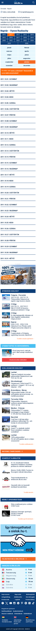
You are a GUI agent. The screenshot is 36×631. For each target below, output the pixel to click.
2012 (18, 34)
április (27, 51)
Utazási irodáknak (7, 613)
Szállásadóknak (7, 611)
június (27, 55)
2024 (32, 40)
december (26, 65)
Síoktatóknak (28, 613)
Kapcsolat (18, 594)
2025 (9, 43)
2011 (11, 34)
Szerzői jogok (30, 597)
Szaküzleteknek (18, 611)
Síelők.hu (18, 2)
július (9, 58)
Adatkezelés (18, 597)
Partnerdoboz (30, 599)
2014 (32, 34)
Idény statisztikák (9, 12)
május (9, 55)
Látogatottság (6, 597)
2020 (4, 40)
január (9, 47)
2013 (25, 34)
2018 (25, 37)
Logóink (17, 599)
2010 (4, 34)
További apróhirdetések (26, 519)
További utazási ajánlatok (25, 338)
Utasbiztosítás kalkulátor (18, 360)
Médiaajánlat (30, 594)
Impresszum (6, 594)
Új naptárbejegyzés (27, 12)
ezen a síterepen (16, 71)
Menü (2, 2)
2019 (32, 37)
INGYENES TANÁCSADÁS (11, 451)
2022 (18, 40)
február (26, 47)
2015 (4, 37)
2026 (26, 43)
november (9, 65)
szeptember (9, 62)
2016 (11, 37)
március (9, 51)
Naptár (9, 8)
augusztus (26, 58)
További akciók (29, 492)
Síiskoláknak (18, 613)
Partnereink (5, 599)
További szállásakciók (26, 444)
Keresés (33, 2)
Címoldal (3, 8)
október (26, 62)
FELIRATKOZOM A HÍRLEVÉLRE (13, 559)
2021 (11, 40)
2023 (25, 40)
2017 (18, 37)
